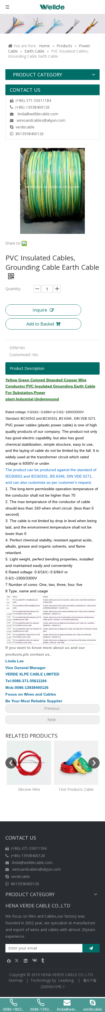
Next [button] (94, 763)
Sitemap (16, 980)
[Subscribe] (91, 948)
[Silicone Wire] (29, 763)
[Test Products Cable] (76, 763)
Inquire (40, 310)
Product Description (27, 368)
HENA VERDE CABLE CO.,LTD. (68, 974)
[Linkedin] (25, 960)
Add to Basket (40, 324)
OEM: (14, 347)
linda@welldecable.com (38, 113)
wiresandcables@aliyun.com (41, 120)
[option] (29, 767)
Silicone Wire (29, 789)
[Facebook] (9, 960)
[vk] (34, 960)
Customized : (20, 354)
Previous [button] (11, 763)
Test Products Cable (76, 789)
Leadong (66, 980)
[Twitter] (17, 960)
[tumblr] (42, 960)
